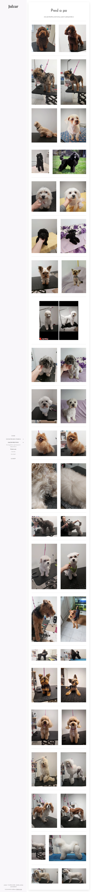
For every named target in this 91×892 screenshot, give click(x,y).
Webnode (19, 889)
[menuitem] (13, 436)
